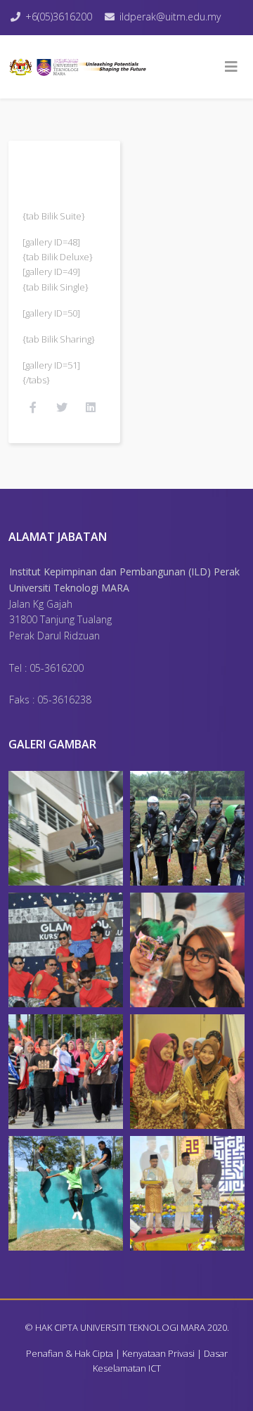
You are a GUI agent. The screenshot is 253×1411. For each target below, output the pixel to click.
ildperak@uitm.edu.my (170, 16)
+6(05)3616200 (58, 16)
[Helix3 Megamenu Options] (231, 66)
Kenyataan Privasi (158, 1353)
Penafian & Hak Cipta (69, 1353)
